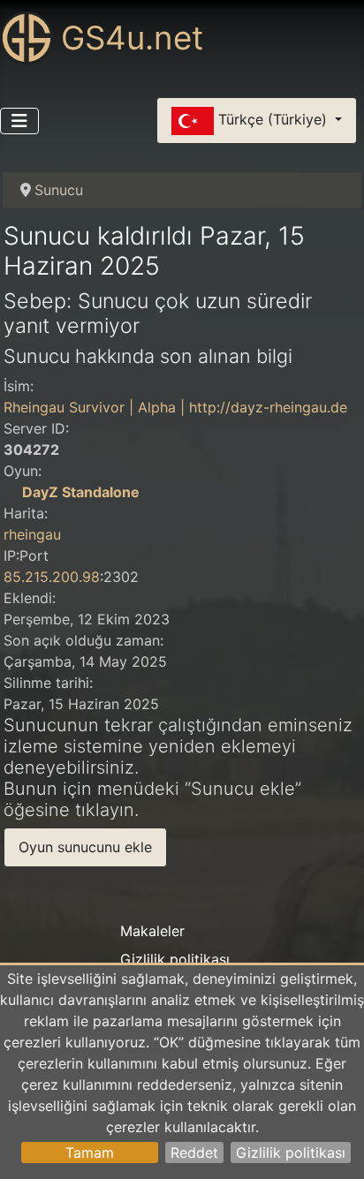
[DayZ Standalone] (11, 492)
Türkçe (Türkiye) (272, 119)
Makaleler (152, 931)
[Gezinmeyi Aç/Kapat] (19, 121)
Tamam (89, 1152)
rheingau (32, 534)
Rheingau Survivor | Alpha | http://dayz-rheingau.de (175, 407)
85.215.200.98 (52, 577)
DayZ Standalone (81, 492)
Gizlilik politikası (290, 1152)
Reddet (194, 1152)
